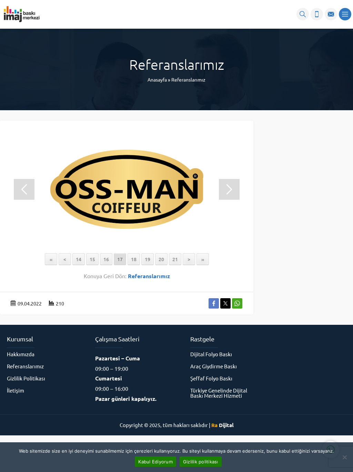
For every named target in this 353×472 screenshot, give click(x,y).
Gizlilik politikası (200, 461)
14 (78, 259)
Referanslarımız (188, 79)
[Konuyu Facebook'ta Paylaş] (214, 303)
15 (92, 259)
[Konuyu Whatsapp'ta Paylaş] (237, 303)
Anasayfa (157, 79)
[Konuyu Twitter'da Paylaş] (225, 303)
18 (134, 259)
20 (161, 259)
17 (120, 259)
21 (175, 259)
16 (106, 259)
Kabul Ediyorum (155, 461)
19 (147, 259)
